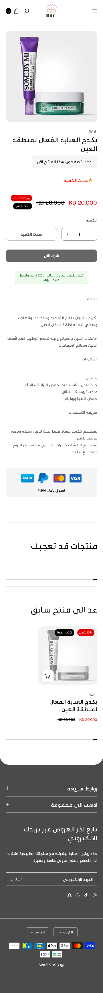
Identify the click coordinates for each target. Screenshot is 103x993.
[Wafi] (51, 11)
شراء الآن (51, 255)
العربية (40, 932)
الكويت (68, 932)
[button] (26, 11)
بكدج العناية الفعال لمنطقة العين (73, 705)
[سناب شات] (69, 895)
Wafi (43, 964)
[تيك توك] (86, 895)
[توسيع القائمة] (94, 11)
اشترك (16, 879)
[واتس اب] (77, 895)
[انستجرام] (94, 895)
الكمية (91, 219)
